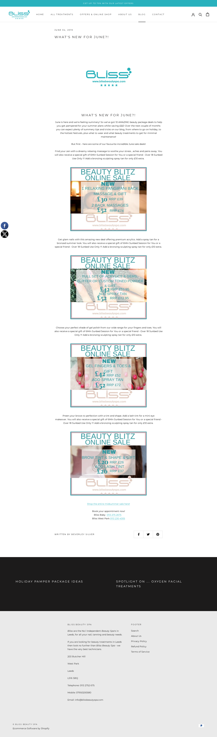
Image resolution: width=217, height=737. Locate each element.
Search (135, 630)
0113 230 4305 (117, 518)
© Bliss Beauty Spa (25, 724)
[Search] (200, 14)
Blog (142, 14)
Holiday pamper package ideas (49, 581)
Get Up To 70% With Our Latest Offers (108, 3)
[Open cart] (207, 14)
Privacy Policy (139, 641)
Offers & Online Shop (96, 14)
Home (40, 14)
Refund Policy (138, 646)
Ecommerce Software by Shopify (31, 728)
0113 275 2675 (114, 514)
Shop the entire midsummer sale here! (108, 503)
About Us (125, 14)
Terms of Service (140, 651)
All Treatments (62, 14)
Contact (158, 14)
